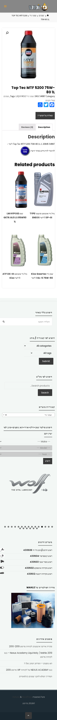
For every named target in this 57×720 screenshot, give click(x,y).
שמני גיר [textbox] (29, 414)
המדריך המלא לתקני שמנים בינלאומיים (35, 676)
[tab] (44, 127)
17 (33, 528)
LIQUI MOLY (21, 96)
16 (37, 528)
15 (5, 527)
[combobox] (28, 415)
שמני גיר (33, 15)
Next (51, 497)
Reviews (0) (27, 127)
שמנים (41, 15)
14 (8, 527)
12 (15, 527)
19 (27, 528)
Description (44, 127)
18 (30, 528)
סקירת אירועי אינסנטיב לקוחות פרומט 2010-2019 (30, 646)
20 (23, 528)
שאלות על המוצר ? (45, 115)
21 (20, 528)
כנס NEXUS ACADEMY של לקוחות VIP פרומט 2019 (29, 669)
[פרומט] (38, 6)
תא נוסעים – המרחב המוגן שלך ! (38, 663)
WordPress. (22, 696)
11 (18, 527)
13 (12, 527)
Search (45, 392)
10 (22, 527)
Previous (6, 498)
